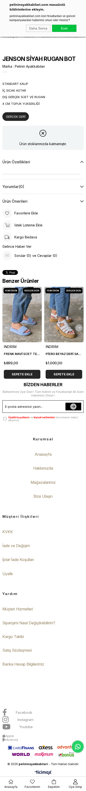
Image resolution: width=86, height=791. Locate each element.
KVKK (7, 531)
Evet (64, 28)
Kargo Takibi (13, 636)
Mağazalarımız (43, 482)
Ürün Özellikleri (16, 161)
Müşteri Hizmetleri (17, 609)
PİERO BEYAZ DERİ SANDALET (64, 354)
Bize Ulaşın (43, 496)
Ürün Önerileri (14, 201)
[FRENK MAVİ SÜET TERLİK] (22, 314)
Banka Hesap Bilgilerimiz (23, 664)
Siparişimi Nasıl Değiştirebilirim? (28, 622)
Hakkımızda (43, 468)
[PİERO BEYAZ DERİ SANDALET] (64, 314)
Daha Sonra (38, 28)
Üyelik (7, 573)
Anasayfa (43, 454)
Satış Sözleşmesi (17, 650)
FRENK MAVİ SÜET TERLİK (22, 354)
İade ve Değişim (16, 545)
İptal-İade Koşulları (18, 559)
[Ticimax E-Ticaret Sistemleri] (43, 772)
